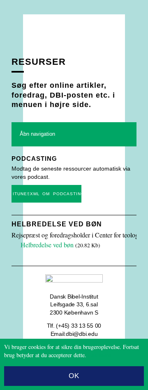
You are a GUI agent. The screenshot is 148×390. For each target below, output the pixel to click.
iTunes (21, 194)
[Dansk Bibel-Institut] (74, 31)
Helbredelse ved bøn (57, 224)
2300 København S (74, 312)
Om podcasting (61, 194)
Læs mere (99, 355)
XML (34, 194)
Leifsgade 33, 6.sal (73, 304)
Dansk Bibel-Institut (74, 296)
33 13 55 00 (86, 325)
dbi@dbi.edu (81, 334)
